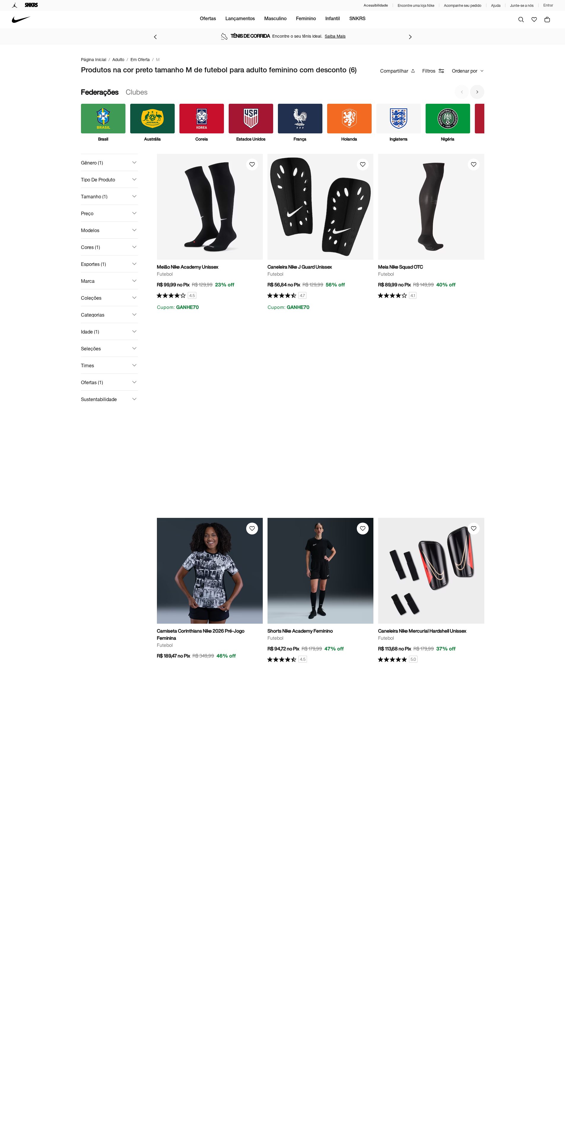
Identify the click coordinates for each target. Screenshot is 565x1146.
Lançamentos (240, 19)
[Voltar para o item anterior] (155, 36)
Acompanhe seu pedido (462, 5)
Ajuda (495, 5)
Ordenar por (464, 71)
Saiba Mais (335, 36)
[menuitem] (208, 19)
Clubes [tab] (136, 92)
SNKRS (357, 19)
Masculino (275, 19)
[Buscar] (521, 19)
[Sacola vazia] (547, 19)
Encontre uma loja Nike (416, 5)
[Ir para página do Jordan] (14, 5)
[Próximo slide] (477, 92)
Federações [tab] (100, 92)
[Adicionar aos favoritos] (252, 164)
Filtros (428, 71)
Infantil (332, 19)
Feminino (306, 19)
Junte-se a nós (522, 5)
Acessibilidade (376, 5)
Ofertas (208, 19)
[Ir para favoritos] (534, 19)
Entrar (548, 5)
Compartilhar (394, 71)
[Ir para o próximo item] (410, 36)
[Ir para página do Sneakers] (31, 5)
